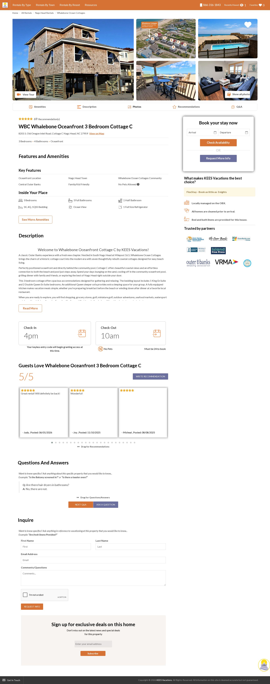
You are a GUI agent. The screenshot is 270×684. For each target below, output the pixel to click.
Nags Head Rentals (44, 13)
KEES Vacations (164, 680)
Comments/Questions (34, 567)
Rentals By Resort (70, 5)
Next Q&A (80, 504)
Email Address (29, 554)
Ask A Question (105, 504)
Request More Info (218, 158)
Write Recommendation (150, 376)
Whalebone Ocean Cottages (71, 13)
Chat (264, 665)
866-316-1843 (212, 5)
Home (15, 13)
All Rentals (26, 13)
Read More (30, 308)
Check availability (218, 142)
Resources (91, 5)
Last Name (102, 540)
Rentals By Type (22, 5)
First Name (27, 540)
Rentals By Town (45, 5)
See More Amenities (35, 219)
